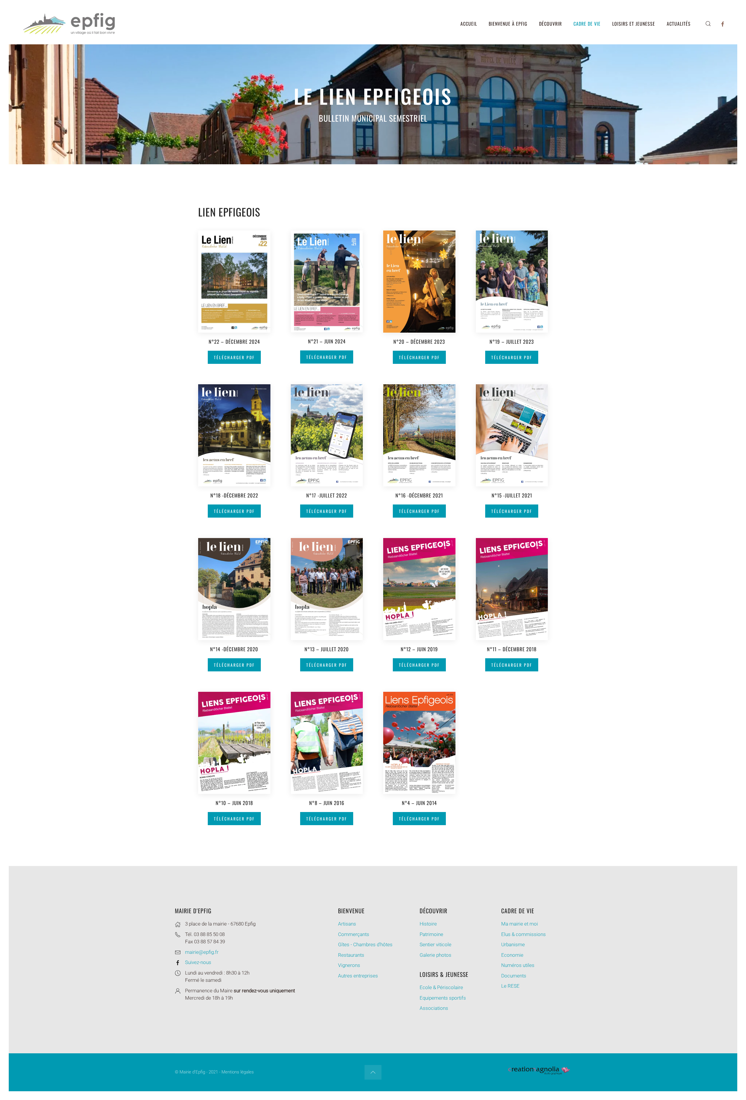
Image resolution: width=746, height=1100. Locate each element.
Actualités (679, 23)
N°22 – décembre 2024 (234, 341)
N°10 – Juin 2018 (234, 802)
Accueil (468, 23)
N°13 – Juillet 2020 (327, 649)
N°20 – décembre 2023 (419, 341)
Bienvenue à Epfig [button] (508, 23)
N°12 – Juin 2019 (419, 649)
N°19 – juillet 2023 (512, 341)
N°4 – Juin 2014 (419, 802)
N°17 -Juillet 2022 (326, 495)
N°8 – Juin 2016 (326, 802)
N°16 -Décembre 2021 (419, 495)
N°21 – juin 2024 (327, 341)
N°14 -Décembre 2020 (234, 649)
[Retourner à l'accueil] (69, 24)
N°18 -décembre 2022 (234, 495)
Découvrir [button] (550, 23)
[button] (708, 24)
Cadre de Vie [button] (587, 23)
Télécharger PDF (234, 357)
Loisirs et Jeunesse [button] (633, 23)
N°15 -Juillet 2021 (512, 495)
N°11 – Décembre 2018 (511, 649)
